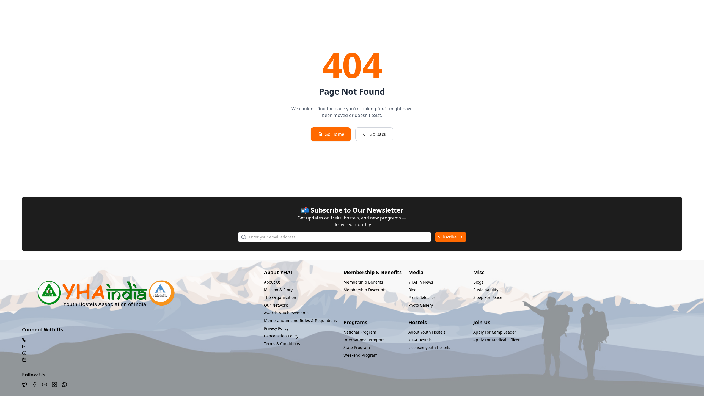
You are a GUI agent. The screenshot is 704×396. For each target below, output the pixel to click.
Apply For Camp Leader (494, 332)
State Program (356, 347)
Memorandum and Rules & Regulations (300, 320)
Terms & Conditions (282, 343)
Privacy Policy (276, 328)
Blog (412, 289)
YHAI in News (420, 282)
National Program (359, 332)
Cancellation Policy (281, 336)
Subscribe (447, 237)
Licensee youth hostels (429, 347)
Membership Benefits (363, 282)
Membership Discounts (364, 289)
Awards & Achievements (286, 312)
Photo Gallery (420, 305)
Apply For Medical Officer (496, 339)
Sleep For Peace (487, 297)
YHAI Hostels (420, 339)
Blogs (478, 282)
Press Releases (422, 297)
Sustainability (485, 289)
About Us (272, 282)
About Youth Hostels (427, 332)
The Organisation (280, 297)
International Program (364, 339)
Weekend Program (360, 355)
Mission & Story (278, 289)
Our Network (276, 305)
